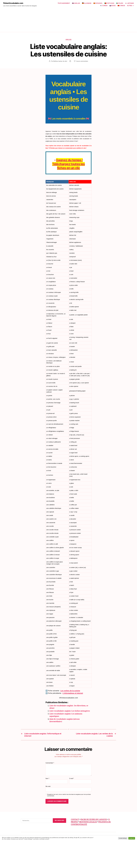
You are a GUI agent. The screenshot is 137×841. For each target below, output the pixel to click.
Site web (48, 786)
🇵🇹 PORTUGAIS (109, 3)
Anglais (68, 39)
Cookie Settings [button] (123, 838)
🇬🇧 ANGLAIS (76, 3)
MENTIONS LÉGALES (88, 822)
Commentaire (50, 763)
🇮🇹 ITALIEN (119, 3)
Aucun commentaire (82, 61)
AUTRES (129, 5)
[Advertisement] (68, 21)
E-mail (71, 778)
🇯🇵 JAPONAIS (129, 3)
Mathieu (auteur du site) (60, 61)
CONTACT (75, 819)
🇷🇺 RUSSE (112, 5)
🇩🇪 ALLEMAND (86, 3)
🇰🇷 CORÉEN (103, 5)
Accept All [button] (131, 838)
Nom (47, 778)
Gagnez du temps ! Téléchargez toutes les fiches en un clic (68, 164)
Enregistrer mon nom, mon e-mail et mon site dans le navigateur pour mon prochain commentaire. (69, 795)
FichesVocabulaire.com (13, 3)
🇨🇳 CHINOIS (121, 5)
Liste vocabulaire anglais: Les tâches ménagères (69, 711)
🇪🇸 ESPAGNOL (98, 3)
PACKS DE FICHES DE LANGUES (94, 819)
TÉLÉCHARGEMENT (64, 3)
